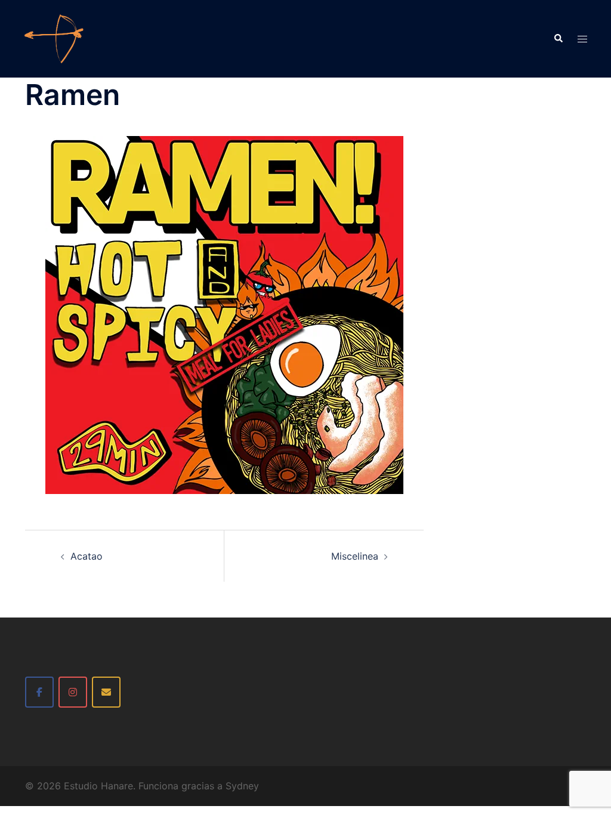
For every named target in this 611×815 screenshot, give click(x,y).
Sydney (242, 786)
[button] (558, 39)
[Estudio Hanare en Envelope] (106, 692)
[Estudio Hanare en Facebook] (39, 692)
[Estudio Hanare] (54, 38)
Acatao (86, 556)
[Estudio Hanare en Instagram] (72, 692)
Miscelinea (354, 556)
